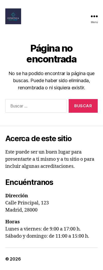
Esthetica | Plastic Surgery (49, 259)
